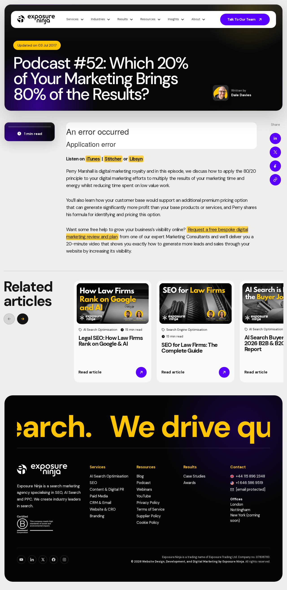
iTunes (93, 159)
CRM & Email (100, 502)
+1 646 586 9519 (249, 482)
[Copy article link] (275, 179)
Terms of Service (151, 509)
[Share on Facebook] (275, 165)
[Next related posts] (22, 319)
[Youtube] (21, 559)
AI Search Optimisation (109, 476)
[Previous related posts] (9, 319)
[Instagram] (64, 559)
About (195, 19)
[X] (43, 559)
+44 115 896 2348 (250, 476)
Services (72, 19)
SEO (93, 482)
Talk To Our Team (241, 19)
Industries (98, 19)
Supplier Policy (149, 516)
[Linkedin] (32, 559)
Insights (173, 19)
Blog (140, 476)
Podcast (144, 482)
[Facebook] (53, 559)
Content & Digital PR (107, 489)
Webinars (144, 489)
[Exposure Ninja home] (36, 19)
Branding (97, 516)
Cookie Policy (148, 522)
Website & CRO (103, 509)
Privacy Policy (148, 502)
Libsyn (136, 159)
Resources (147, 19)
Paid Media (99, 496)
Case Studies (194, 476)
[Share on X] (275, 152)
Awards (189, 482)
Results (122, 19)
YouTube (144, 496)
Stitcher (113, 159)
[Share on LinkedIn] (275, 138)
